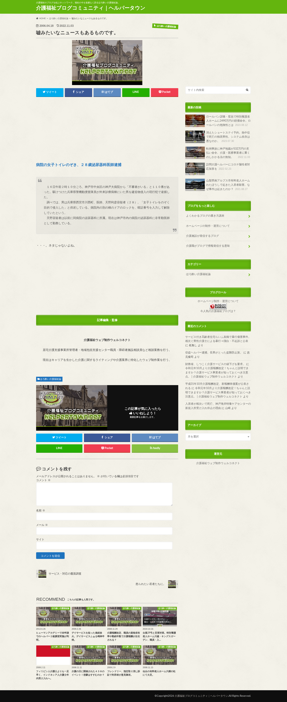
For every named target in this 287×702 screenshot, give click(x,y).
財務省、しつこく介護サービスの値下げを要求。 (215, 364)
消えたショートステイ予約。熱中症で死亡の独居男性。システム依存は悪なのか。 (228, 137)
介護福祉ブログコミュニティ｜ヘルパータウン (90, 8)
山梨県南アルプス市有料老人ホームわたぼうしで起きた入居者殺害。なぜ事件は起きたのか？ (228, 185)
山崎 (228, 408)
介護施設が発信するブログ (202, 235)
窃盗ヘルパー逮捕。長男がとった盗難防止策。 (214, 352)
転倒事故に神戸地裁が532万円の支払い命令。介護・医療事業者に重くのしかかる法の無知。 (228, 153)
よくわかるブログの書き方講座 (205, 215)
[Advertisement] (107, 130)
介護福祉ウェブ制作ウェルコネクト (218, 463)
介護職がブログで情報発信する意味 (208, 246)
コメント (43, 480)
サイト (40, 539)
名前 (40, 510)
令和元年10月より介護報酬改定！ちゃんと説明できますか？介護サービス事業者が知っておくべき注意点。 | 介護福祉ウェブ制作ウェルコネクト (217, 372)
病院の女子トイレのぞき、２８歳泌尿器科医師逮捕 (78, 165)
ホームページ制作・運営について (218, 301)
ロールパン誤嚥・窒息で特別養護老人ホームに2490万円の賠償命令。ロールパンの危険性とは (228, 120)
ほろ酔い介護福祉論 (50, 379)
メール (42, 525)
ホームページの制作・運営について (208, 225)
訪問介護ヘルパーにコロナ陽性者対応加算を (228, 166)
